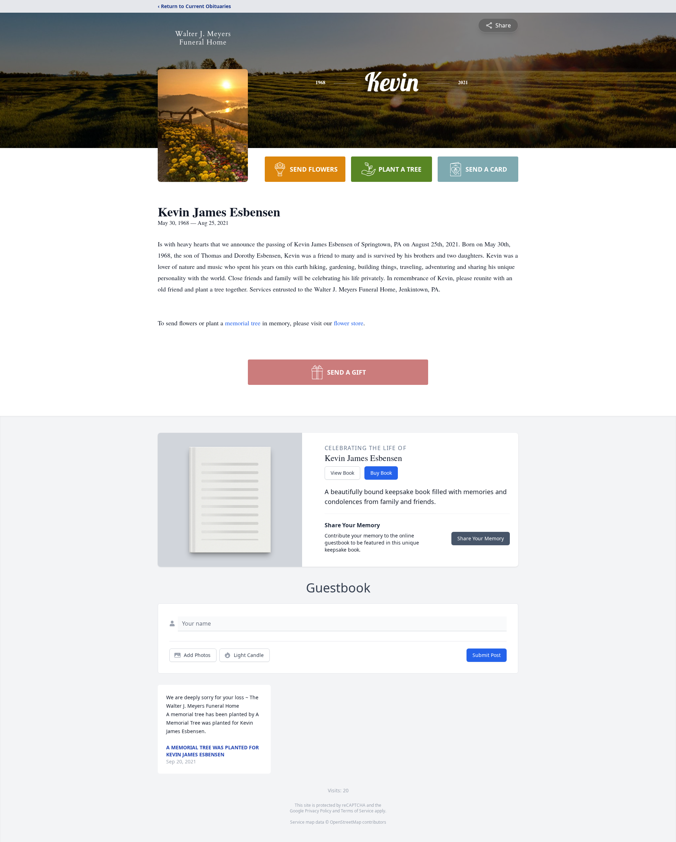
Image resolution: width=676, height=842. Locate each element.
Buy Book (381, 472)
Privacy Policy (318, 811)
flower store (348, 323)
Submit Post (486, 655)
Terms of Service (357, 811)
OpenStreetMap (345, 822)
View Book (342, 472)
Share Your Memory (480, 538)
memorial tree (243, 323)
